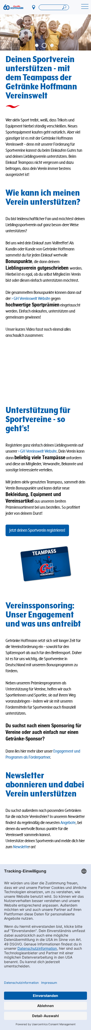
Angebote (68, 822)
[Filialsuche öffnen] (54, 7)
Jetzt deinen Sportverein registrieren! (37, 530)
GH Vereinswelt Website (32, 298)
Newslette (21, 846)
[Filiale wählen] (33, 7)
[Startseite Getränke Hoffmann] (13, 7)
